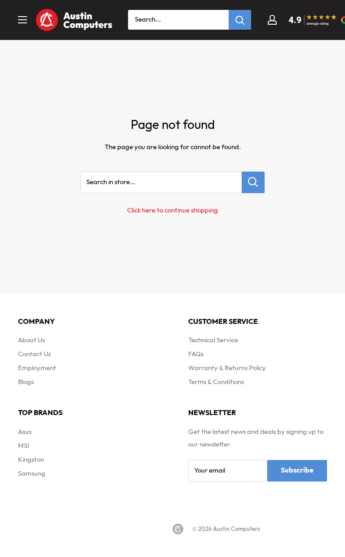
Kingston (31, 459)
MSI (23, 445)
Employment (37, 368)
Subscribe (297, 470)
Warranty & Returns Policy (227, 368)
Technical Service (213, 340)
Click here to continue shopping (172, 210)
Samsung (31, 473)
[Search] (240, 20)
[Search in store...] (253, 182)
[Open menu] (22, 19)
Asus (24, 432)
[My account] (272, 20)
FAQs (195, 354)
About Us (31, 340)
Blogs (26, 382)
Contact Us (34, 354)
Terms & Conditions (216, 382)
